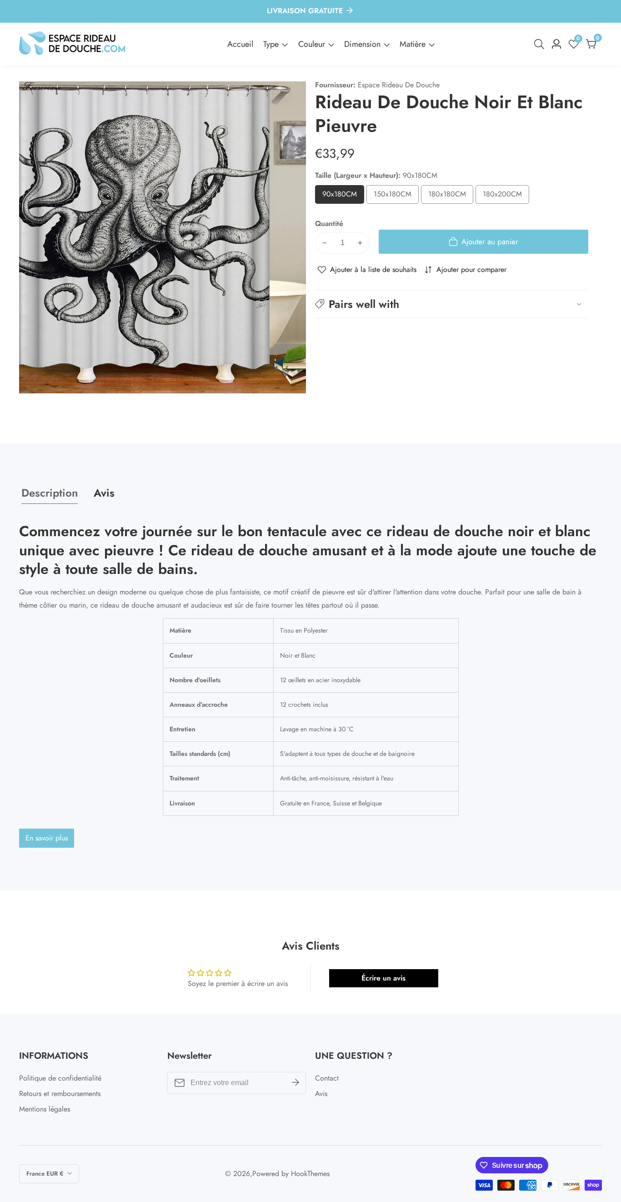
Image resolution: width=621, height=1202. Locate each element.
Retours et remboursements (59, 1093)
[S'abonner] (295, 1082)
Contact (327, 1078)
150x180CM (396, 196)
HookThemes (310, 1173)
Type (271, 44)
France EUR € (45, 1173)
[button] (451, 304)
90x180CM (343, 196)
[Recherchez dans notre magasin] (541, 44)
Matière (413, 44)
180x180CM (450, 196)
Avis (321, 1093)
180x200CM (506, 196)
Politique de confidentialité (60, 1078)
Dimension (362, 44)
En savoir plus (46, 838)
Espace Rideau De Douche (399, 85)
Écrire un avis (383, 978)
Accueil (240, 44)
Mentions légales (44, 1109)
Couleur (311, 44)
